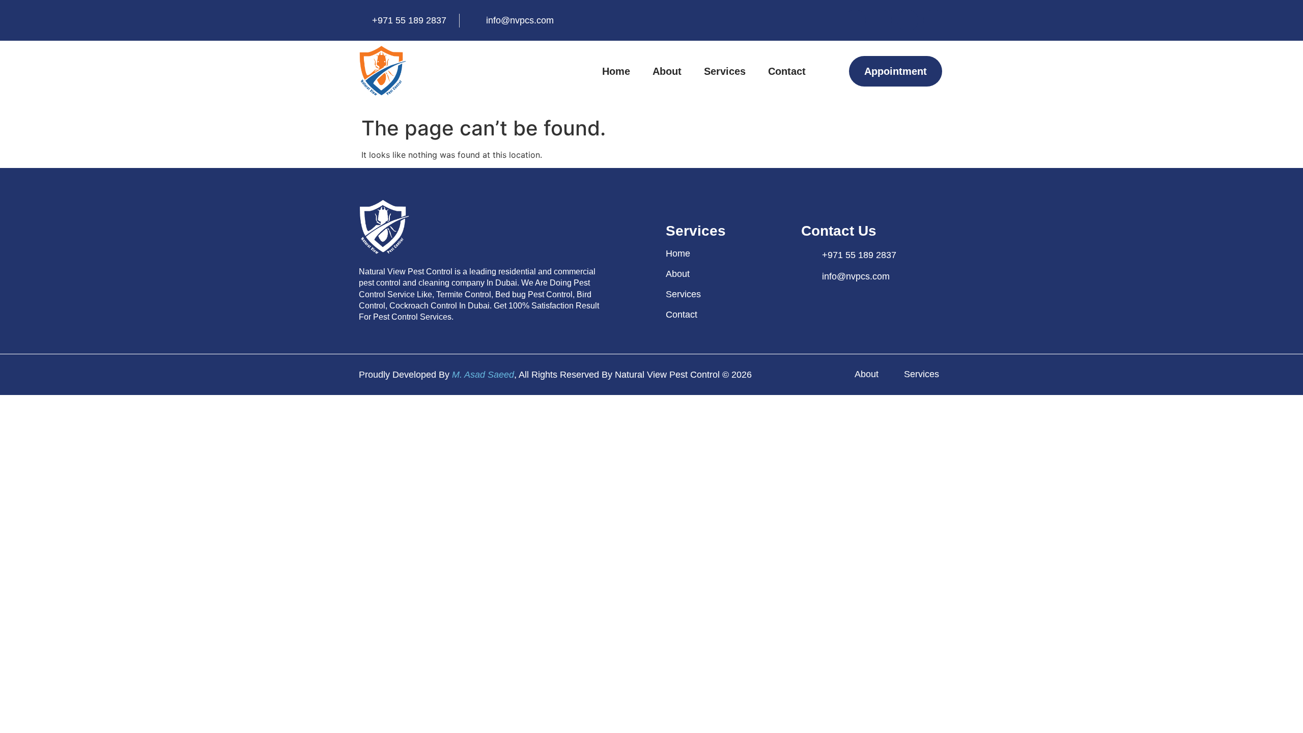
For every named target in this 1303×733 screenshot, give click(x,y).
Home (616, 71)
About (667, 71)
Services (725, 71)
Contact (787, 71)
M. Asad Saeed (483, 375)
